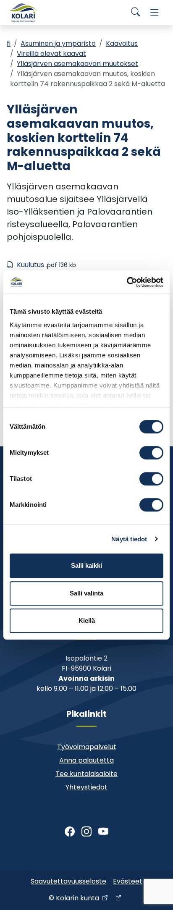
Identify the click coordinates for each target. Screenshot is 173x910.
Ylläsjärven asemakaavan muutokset (77, 63)
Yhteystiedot (86, 787)
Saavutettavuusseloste (68, 881)
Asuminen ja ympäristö (58, 43)
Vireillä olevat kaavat (51, 53)
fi (8, 43)
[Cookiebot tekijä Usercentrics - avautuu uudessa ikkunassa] (126, 282)
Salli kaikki (86, 565)
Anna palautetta (86, 760)
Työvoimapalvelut (86, 747)
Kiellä (87, 620)
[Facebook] (70, 831)
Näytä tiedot (129, 539)
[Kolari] (23, 12)
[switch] (151, 452)
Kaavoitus (122, 43)
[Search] (135, 12)
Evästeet (127, 881)
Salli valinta (86, 593)
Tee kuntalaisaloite (86, 774)
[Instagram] (86, 831)
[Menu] (154, 12)
